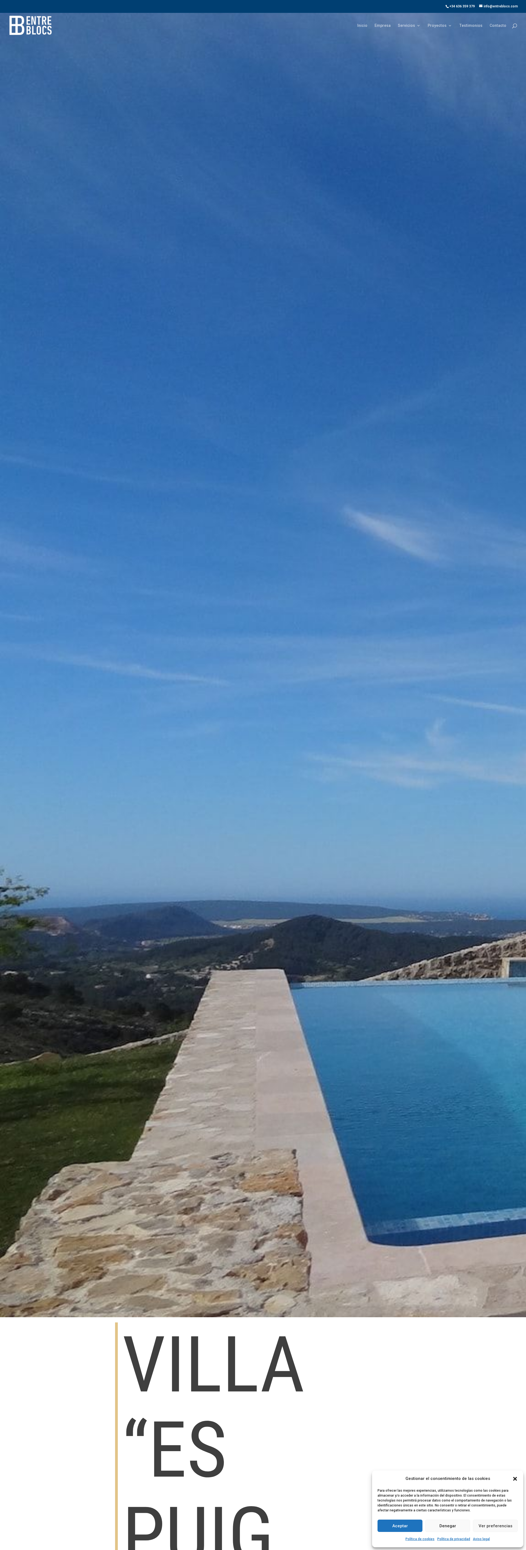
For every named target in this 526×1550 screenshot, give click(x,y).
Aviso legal (481, 1539)
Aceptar (400, 1525)
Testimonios (470, 26)
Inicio (362, 26)
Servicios (406, 26)
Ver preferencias (495, 1525)
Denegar (447, 1525)
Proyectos (437, 26)
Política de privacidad (453, 1539)
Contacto (498, 26)
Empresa (383, 26)
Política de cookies (419, 1539)
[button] (515, 1479)
